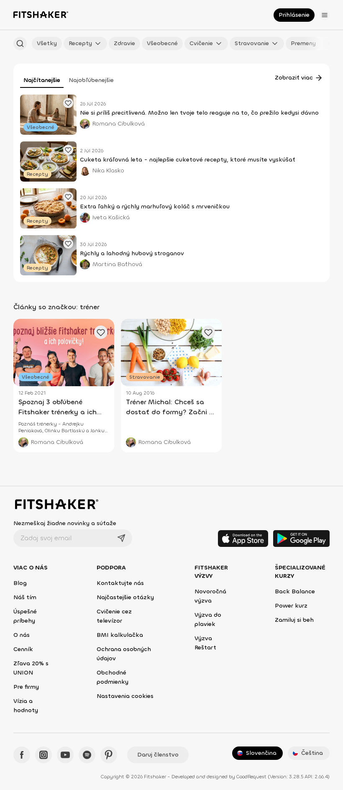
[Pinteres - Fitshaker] (108, 754)
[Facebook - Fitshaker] (21, 754)
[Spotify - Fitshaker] (87, 754)
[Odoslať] (121, 538)
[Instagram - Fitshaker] (43, 754)
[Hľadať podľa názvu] (20, 43)
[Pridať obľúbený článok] (68, 103)
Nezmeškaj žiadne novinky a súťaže (64, 523)
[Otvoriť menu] (325, 15)
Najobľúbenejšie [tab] (91, 80)
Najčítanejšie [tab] (41, 80)
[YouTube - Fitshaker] (65, 754)
